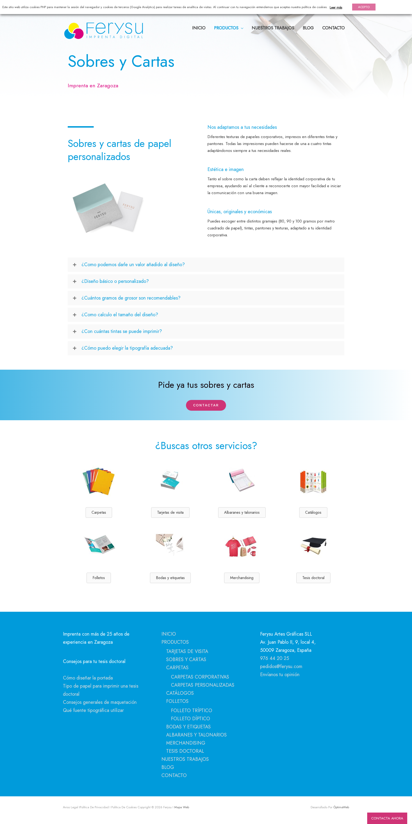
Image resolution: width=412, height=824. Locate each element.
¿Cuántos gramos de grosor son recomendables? (131, 298)
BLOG (167, 767)
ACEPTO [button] (364, 7)
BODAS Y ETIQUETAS (188, 726)
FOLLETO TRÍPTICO (191, 710)
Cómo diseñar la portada (88, 677)
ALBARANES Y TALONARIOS (196, 734)
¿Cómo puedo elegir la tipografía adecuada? (127, 348)
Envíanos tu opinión (279, 674)
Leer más (336, 7)
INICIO (168, 634)
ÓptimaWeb (341, 807)
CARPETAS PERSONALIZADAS (202, 685)
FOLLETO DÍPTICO (190, 718)
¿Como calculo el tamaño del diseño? (120, 314)
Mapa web (181, 807)
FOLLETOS (177, 701)
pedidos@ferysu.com (281, 666)
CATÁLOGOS (180, 693)
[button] (206, 405)
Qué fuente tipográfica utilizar (93, 710)
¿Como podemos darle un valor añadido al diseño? (133, 264)
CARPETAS (177, 667)
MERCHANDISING (185, 743)
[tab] (206, 265)
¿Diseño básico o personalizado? (115, 281)
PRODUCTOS (175, 642)
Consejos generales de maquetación (100, 702)
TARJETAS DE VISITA (187, 651)
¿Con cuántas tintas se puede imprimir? (122, 331)
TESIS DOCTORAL (185, 751)
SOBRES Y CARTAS (186, 659)
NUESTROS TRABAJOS (185, 759)
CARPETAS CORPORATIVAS (200, 677)
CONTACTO (174, 775)
